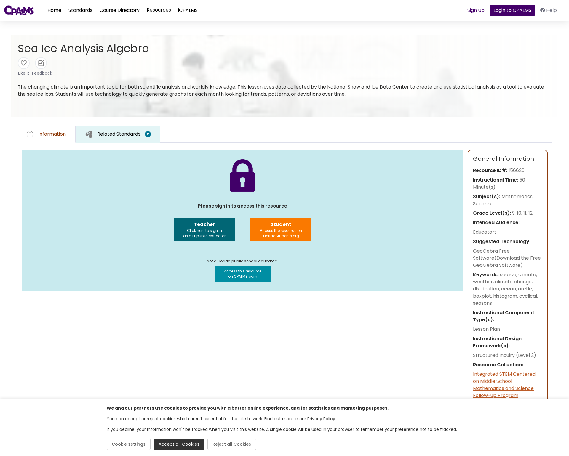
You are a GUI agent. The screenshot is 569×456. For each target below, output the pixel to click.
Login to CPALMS (512, 10)
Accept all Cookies (179, 444)
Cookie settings (129, 444)
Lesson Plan (486, 329)
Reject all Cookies (231, 444)
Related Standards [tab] (123, 134)
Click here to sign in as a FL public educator (204, 229)
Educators (485, 232)
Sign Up (476, 10)
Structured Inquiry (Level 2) (504, 355)
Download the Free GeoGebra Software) (507, 262)
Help (551, 10)
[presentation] (118, 134)
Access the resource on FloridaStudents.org (281, 229)
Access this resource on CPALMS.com (242, 274)
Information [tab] (52, 134)
